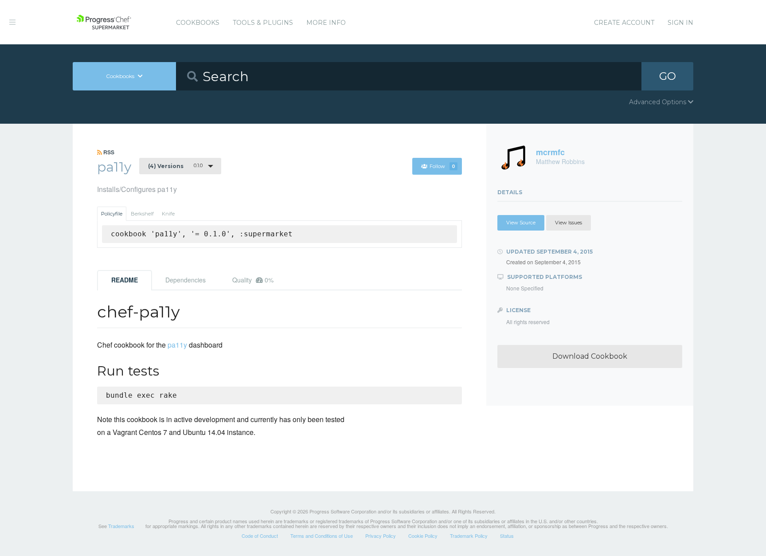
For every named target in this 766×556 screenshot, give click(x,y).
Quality (253, 279)
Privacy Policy (380, 535)
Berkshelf (142, 214)
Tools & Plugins (263, 23)
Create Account (624, 23)
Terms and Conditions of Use (321, 535)
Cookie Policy (423, 535)
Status (507, 535)
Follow (442, 166)
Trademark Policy (469, 535)
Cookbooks (197, 23)
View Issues (568, 222)
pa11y (177, 345)
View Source (520, 222)
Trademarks (121, 525)
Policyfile (111, 214)
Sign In (680, 23)
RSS (108, 152)
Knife (168, 214)
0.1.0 (175, 165)
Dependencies (185, 279)
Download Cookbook (589, 356)
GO (667, 76)
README (124, 279)
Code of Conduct (260, 535)
